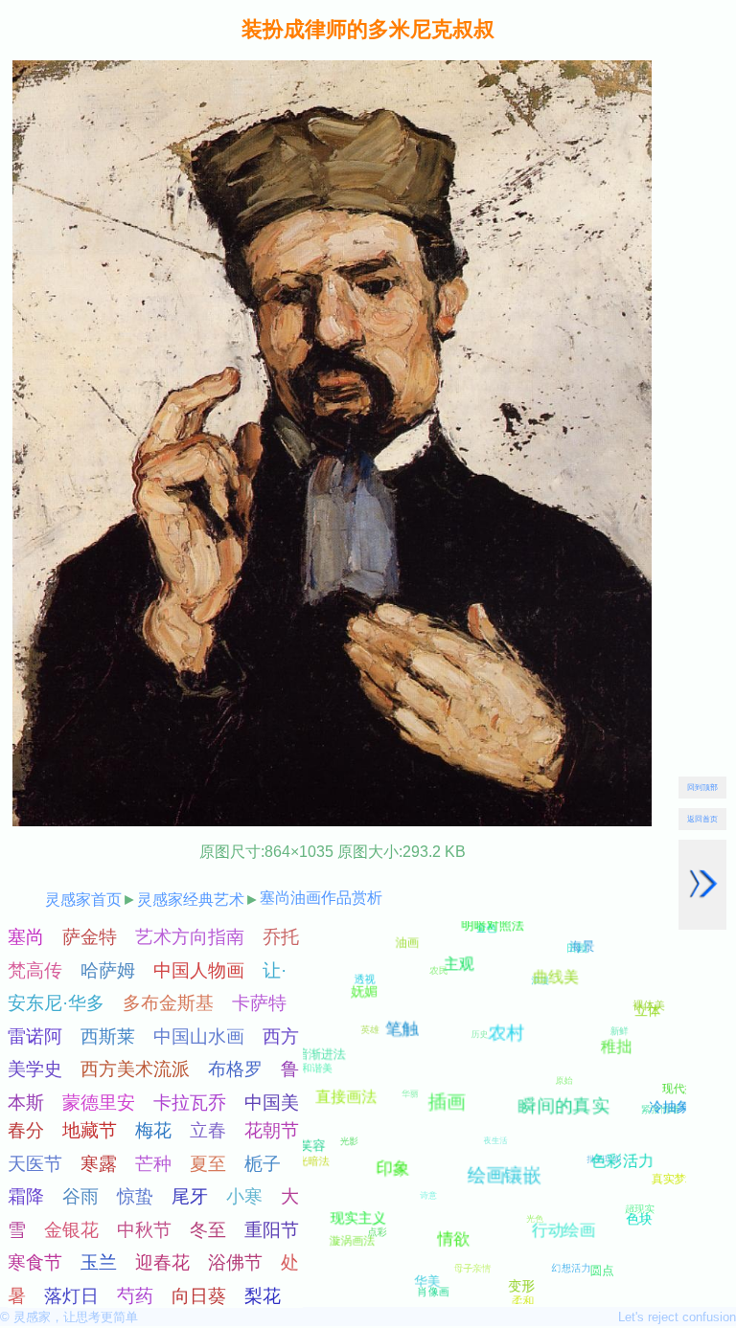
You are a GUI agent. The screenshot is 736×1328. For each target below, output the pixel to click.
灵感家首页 (83, 899)
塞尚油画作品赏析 (321, 897)
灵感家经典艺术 (190, 899)
